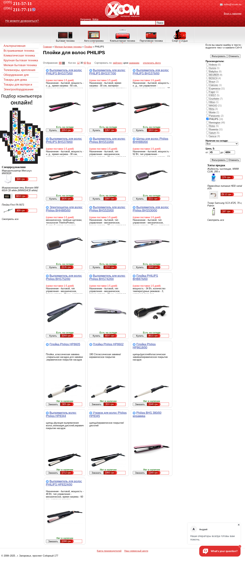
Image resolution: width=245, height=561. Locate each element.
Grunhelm (214, 98)
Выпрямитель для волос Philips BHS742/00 (107, 277)
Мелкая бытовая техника (20, 65)
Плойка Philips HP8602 (108, 344)
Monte (212, 112)
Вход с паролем (232, 13)
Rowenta (213, 129)
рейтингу (117, 63)
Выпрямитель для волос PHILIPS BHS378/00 (64, 140)
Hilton (212, 102)
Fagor (212, 92)
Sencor (212, 136)
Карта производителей (109, 551)
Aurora (212, 68)
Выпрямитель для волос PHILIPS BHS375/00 (64, 72)
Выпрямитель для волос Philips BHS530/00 (151, 209)
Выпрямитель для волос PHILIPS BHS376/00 (151, 72)
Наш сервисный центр (136, 551)
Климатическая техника (19, 55)
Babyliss (213, 71)
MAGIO (213, 105)
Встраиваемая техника (19, 50)
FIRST (212, 95)
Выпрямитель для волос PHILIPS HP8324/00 (64, 483)
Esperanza (214, 88)
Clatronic (213, 85)
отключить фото (152, 63)
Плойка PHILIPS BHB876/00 (145, 277)
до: (222, 152)
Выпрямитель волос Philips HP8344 (61, 414)
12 (78, 63)
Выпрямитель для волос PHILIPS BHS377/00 (107, 72)
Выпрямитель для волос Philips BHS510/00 (107, 140)
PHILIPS (216, 119)
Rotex (212, 126)
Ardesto (213, 64)
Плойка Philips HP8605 (65, 344)
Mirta (211, 109)
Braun (212, 81)
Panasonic (214, 115)
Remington (214, 122)
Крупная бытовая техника (21, 60)
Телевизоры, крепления (19, 70)
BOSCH (213, 78)
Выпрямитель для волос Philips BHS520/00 (107, 209)
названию (134, 63)
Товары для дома (15, 79)
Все (89, 63)
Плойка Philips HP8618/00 (144, 346)
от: (207, 152)
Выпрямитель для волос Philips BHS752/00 (64, 277)
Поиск (160, 23)
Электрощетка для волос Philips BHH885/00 (64, 209)
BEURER (214, 75)
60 (85, 63)
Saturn (212, 132)
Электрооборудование (19, 89)
